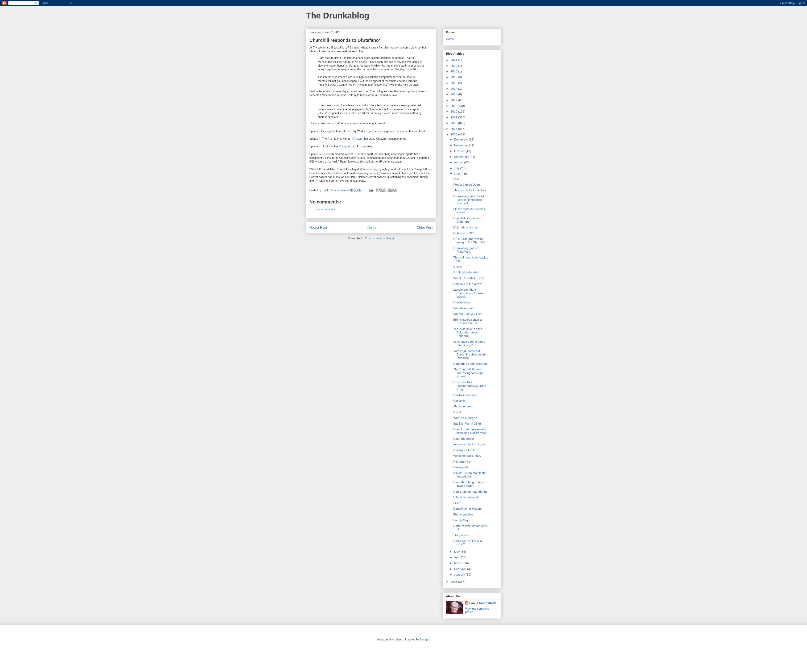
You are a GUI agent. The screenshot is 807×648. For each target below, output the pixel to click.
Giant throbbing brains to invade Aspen (469, 483)
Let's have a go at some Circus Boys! (469, 343)
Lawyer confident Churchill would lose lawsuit (468, 293)
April (457, 557)
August (459, 162)
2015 (454, 83)
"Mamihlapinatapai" (466, 497)
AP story (357, 138)
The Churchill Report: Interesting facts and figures (468, 373)
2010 (454, 111)
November (461, 145)
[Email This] (378, 190)
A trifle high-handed (466, 272)
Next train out (462, 461)
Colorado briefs (463, 438)
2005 (454, 581)
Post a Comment (325, 209)
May (457, 551)
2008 (454, 123)
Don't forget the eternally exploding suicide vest (469, 431)
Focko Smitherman (482, 603)
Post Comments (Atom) (379, 238)
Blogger (424, 639)
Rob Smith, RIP (463, 233)
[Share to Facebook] (390, 190)
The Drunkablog (337, 15)
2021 (454, 60)
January (460, 574)
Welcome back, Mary (467, 455)
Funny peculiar (463, 514)
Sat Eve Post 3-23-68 (467, 423)
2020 (454, 65)
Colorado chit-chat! (466, 227)
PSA (456, 179)
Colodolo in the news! (467, 284)
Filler (456, 503)
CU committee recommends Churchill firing (469, 385)
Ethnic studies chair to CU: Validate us (468, 321)
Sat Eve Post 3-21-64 (467, 313)
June (458, 174)
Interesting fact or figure (469, 444)
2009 (454, 117)
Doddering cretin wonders (470, 363)
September (462, 156)
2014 (454, 88)
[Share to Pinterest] (394, 190)
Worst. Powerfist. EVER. (469, 278)
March (458, 563)
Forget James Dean (466, 184)
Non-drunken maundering (470, 491)
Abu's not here (463, 406)
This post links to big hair (469, 190)
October (460, 151)
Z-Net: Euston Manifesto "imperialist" (469, 474)
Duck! (457, 412)
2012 (454, 100)
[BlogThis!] (382, 190)
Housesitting (461, 302)
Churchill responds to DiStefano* (467, 219)
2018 (454, 71)
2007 (454, 128)
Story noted (461, 535)
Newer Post (318, 227)
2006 (454, 134)
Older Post (425, 227)
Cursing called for (465, 450)
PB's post (354, 47)
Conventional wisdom (467, 508)
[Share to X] (386, 190)
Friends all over (463, 308)
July (457, 168)
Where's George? (465, 418)
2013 (454, 94)
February (460, 569)
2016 (454, 77)
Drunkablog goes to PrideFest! (466, 249)
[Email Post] (371, 190)
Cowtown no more (465, 395)
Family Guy (460, 520)
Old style (459, 400)
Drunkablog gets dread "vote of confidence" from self (468, 199)
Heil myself (460, 467)
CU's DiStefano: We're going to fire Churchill (469, 240)
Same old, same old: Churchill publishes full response (469, 354)
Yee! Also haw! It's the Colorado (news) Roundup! (467, 332)
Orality (457, 266)
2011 (454, 106)
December (461, 139)
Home (371, 227)
